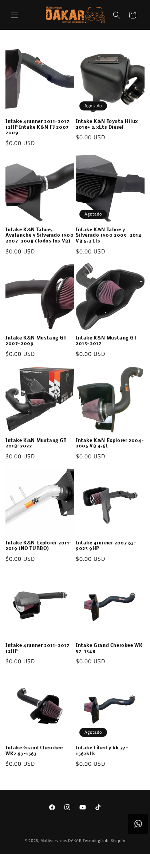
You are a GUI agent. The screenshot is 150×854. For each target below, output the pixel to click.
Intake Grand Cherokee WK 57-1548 (109, 648)
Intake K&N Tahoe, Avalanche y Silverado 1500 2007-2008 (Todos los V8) (39, 236)
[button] (15, 15)
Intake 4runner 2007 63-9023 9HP (106, 546)
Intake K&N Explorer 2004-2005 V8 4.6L (110, 443)
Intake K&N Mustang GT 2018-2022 (36, 443)
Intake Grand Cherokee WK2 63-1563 (34, 751)
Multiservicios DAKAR (61, 840)
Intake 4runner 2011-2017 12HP (37, 648)
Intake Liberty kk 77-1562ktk (102, 751)
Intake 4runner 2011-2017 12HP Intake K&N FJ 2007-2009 (38, 127)
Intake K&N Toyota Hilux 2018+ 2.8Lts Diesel (107, 124)
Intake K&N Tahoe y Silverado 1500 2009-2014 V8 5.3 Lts (108, 236)
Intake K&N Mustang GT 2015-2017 (106, 341)
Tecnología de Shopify (104, 840)
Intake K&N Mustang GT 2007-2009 (36, 341)
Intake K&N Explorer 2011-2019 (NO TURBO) (38, 546)
